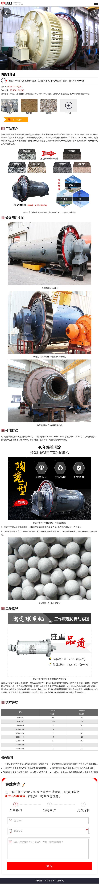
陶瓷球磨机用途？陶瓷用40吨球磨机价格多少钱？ (73, 768)
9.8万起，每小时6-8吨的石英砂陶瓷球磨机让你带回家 (75, 772)
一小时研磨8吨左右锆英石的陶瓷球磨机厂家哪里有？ (25, 764)
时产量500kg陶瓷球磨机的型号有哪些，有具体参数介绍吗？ (75, 764)
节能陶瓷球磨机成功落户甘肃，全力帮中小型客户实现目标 (26, 772)
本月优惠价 (17, 120)
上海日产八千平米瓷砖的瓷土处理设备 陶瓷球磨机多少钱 (26, 768)
